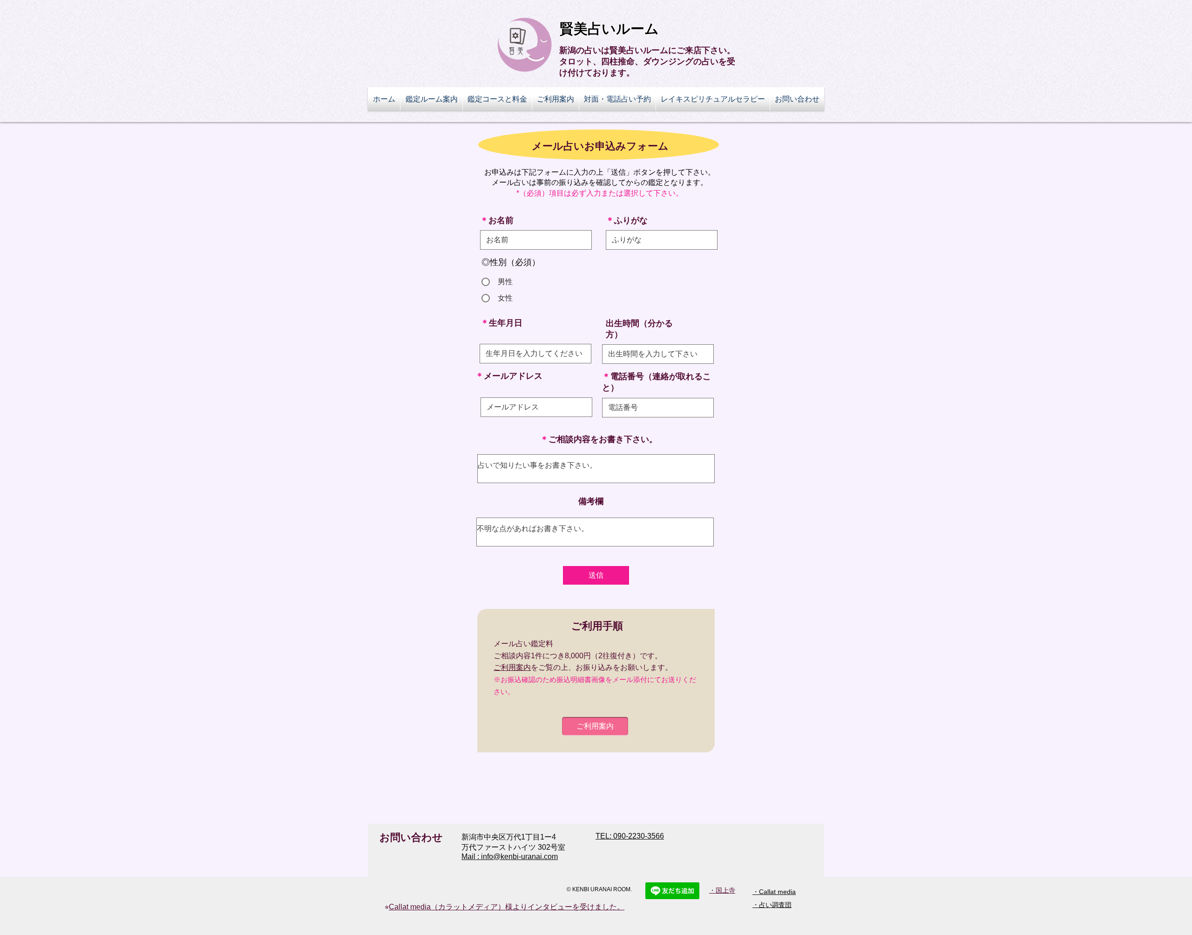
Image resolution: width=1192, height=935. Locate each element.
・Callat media (774, 891)
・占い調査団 (772, 904)
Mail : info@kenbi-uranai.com (509, 856)
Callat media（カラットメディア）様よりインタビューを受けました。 (506, 907)
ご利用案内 (512, 667)
